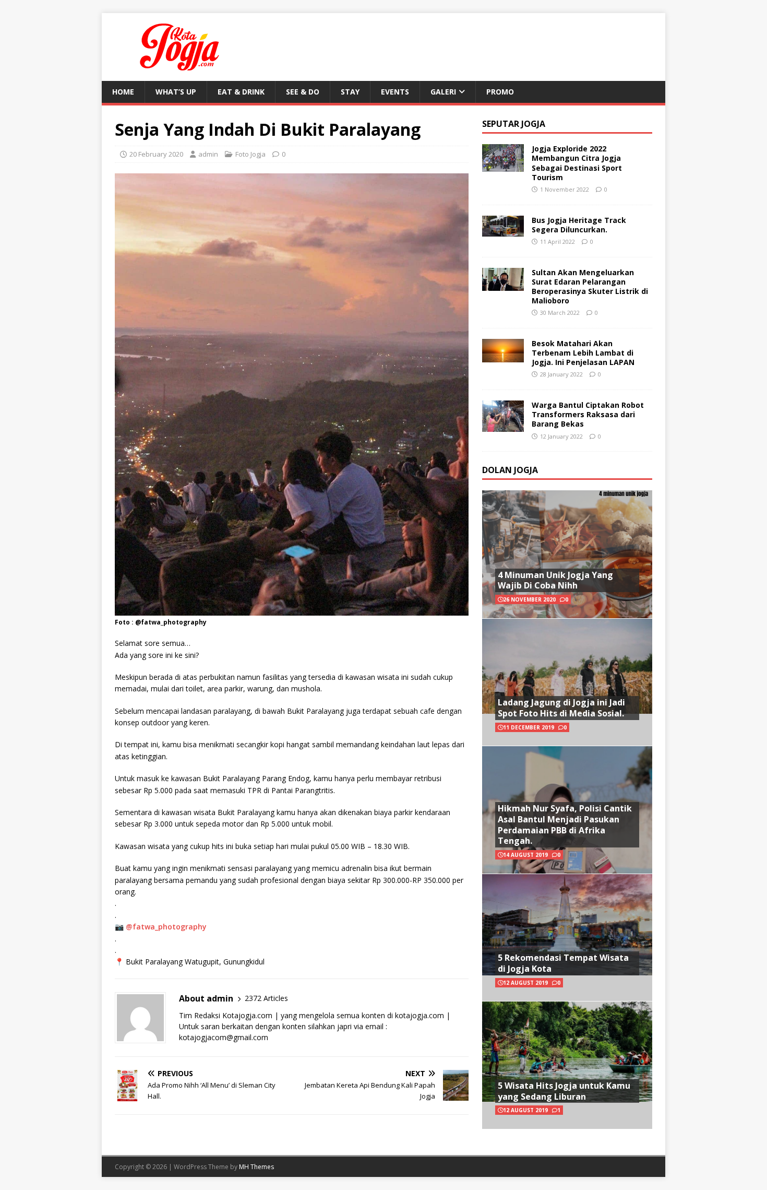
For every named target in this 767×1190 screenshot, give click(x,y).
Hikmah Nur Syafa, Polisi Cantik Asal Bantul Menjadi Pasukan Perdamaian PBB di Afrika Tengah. (565, 824)
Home (123, 92)
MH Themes (256, 1166)
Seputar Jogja (513, 123)
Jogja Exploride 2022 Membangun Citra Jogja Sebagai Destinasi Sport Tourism (577, 163)
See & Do (302, 92)
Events (395, 92)
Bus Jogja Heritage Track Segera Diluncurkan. (579, 224)
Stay (350, 92)
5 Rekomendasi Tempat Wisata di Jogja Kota (563, 963)
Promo (500, 92)
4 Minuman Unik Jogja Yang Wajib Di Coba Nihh (555, 580)
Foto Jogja (250, 154)
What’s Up (175, 92)
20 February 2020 (156, 154)
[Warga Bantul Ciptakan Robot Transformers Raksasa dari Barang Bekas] (503, 425)
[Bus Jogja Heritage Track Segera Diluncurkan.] (503, 230)
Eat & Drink (241, 92)
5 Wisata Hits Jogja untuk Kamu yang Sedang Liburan (564, 1091)
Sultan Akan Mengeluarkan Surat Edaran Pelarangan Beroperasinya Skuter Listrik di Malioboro (590, 286)
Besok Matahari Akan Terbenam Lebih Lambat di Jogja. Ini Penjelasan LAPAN (583, 352)
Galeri (443, 92)
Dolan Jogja (510, 470)
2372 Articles (266, 998)
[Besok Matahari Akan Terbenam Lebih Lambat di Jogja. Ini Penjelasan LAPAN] (503, 356)
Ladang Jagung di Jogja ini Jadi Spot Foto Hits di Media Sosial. (561, 708)
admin (208, 154)
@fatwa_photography (166, 927)
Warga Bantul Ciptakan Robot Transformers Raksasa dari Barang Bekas (588, 414)
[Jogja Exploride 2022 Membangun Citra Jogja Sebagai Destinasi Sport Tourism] (503, 166)
